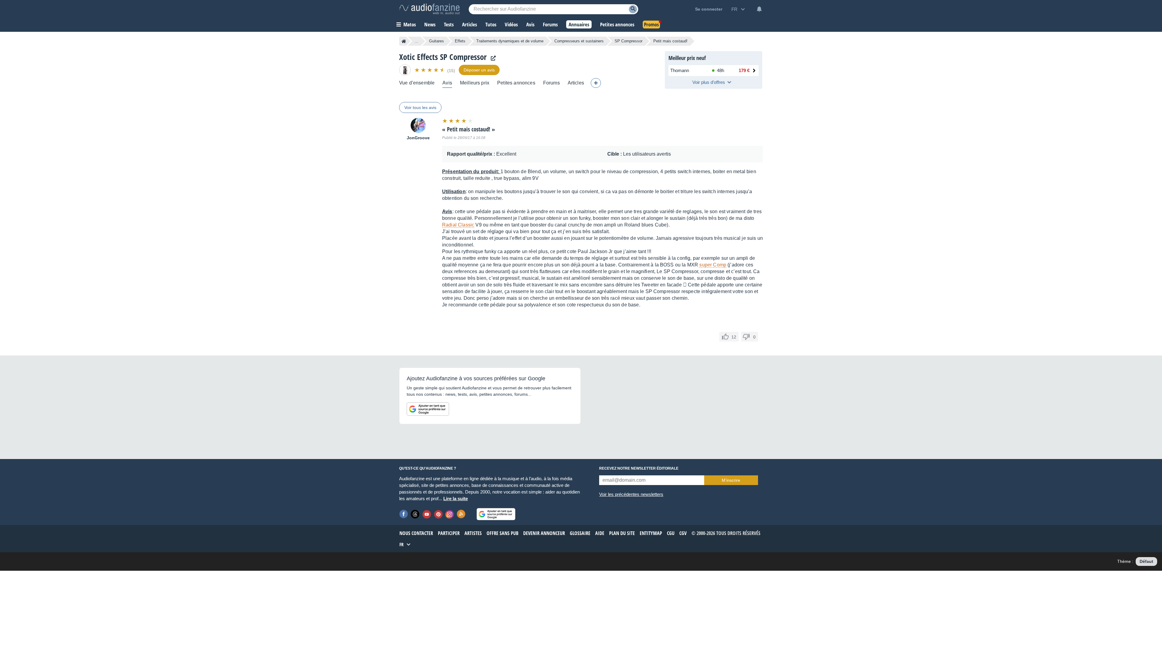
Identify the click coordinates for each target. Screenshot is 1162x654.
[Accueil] (404, 41)
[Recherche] (633, 9)
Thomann (679, 70)
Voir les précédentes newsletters (631, 494)
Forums (551, 82)
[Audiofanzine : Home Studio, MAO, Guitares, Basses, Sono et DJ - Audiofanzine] (429, 9)
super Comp (712, 264)
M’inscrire (731, 480)
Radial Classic (458, 224)
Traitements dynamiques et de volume (509, 41)
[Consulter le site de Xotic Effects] (492, 58)
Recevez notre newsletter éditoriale (638, 468)
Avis (447, 82)
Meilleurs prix (474, 82)
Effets (460, 41)
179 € (744, 70)
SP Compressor (628, 41)
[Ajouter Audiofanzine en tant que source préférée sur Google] (428, 409)
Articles (576, 82)
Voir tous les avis (420, 107)
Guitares (436, 41)
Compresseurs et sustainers (579, 41)
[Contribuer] (596, 83)
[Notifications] (759, 9)
